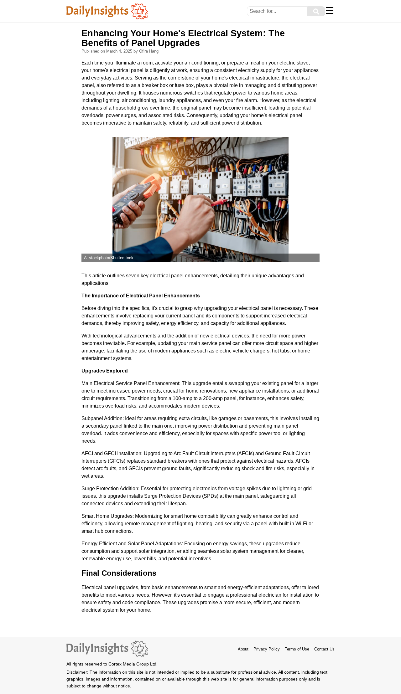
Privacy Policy (266, 649)
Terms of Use (297, 649)
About (243, 649)
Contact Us (324, 649)
